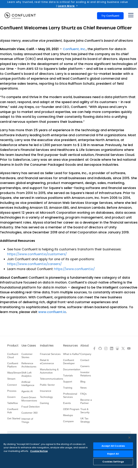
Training (67, 387)
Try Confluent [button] (110, 16)
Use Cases (28, 346)
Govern (11, 397)
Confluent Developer (69, 362)
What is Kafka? (71, 354)
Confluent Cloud (12, 356)
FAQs (83, 393)
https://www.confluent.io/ (74, 269)
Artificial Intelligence (27, 383)
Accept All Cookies (113, 446)
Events (67, 403)
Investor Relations (85, 374)
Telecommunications (51, 378)
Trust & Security (84, 411)
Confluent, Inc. (74, 49)
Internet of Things (27, 420)
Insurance (45, 390)
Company (85, 354)
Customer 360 (29, 412)
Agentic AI (27, 391)
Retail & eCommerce (47, 362)
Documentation (71, 369)
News (83, 387)
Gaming (44, 403)
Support (67, 381)
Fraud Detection (30, 406)
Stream (11, 378)
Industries (47, 346)
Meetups (68, 415)
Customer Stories (27, 356)
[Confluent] (20, 16)
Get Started (13, 418)
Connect (12, 384)
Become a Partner (86, 401)
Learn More (66, 6)
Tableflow (12, 403)
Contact (84, 360)
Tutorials (68, 375)
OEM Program (71, 409)
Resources (70, 346)
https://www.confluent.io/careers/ (34, 264)
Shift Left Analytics (26, 374)
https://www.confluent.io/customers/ (37, 254)
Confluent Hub (12, 411)
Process (11, 390)
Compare (68, 421)
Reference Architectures (28, 365)
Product (13, 346)
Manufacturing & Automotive (49, 371)
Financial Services (50, 354)
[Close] (129, 438)
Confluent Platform (12, 365)
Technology (46, 397)
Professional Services (70, 395)
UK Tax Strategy (85, 420)
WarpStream (14, 372)
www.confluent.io (52, 312)
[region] (68, 451)
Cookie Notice (39, 451)
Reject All (113, 453)
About (84, 346)
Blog (82, 381)
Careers (84, 366)
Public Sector (47, 384)
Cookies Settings (113, 461)
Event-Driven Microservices (29, 399)
